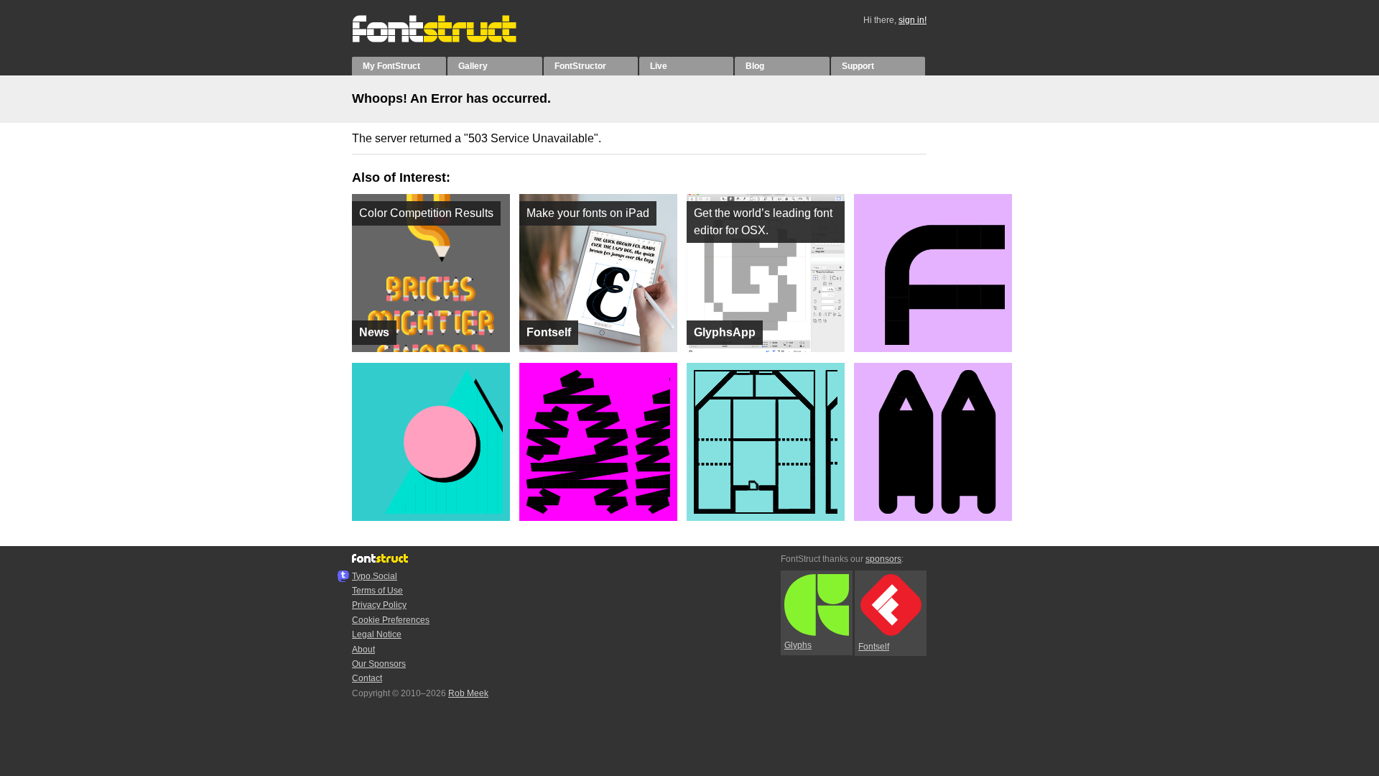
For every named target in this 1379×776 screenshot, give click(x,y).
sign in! (913, 20)
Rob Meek (468, 693)
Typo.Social (374, 576)
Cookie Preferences (391, 620)
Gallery (473, 66)
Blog (755, 66)
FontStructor (580, 66)
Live (658, 66)
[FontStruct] (449, 39)
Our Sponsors (379, 664)
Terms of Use (377, 591)
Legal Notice (376, 634)
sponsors (883, 559)
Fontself (873, 647)
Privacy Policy (379, 605)
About (363, 650)
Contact (367, 678)
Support (858, 66)
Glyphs (798, 645)
